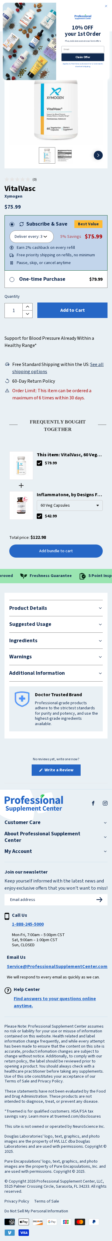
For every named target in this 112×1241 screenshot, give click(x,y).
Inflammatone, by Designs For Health (69, 494)
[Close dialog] (106, 6)
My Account (18, 851)
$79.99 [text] (51, 463)
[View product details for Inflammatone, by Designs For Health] (21, 505)
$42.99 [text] (51, 516)
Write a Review (62, 771)
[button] (20, 180)
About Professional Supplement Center (42, 837)
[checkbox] (39, 463)
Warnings (20, 656)
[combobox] (70, 505)
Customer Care (22, 822)
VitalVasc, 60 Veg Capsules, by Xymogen (67, 455)
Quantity (12, 297)
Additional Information (37, 673)
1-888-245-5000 (28, 924)
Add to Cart (72, 310)
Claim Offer (82, 57)
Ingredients (23, 640)
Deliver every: (27, 237)
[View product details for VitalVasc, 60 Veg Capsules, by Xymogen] (21, 465)
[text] (56, 424)
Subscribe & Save (46, 224)
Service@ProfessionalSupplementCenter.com (57, 966)
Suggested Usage (30, 624)
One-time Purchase (42, 279)
